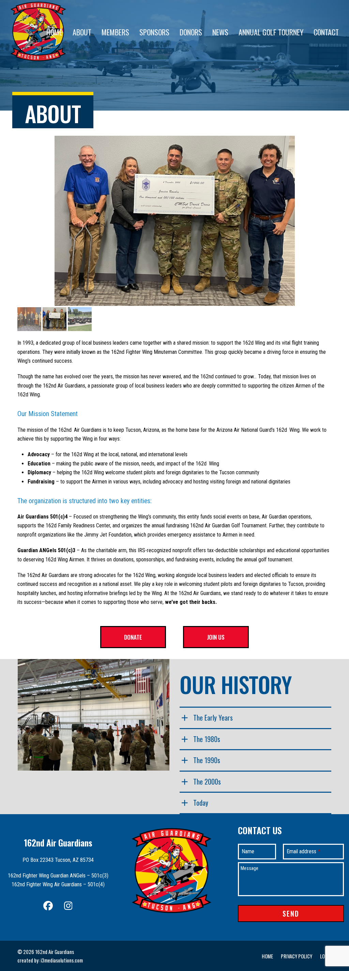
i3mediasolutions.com (62, 960)
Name (248, 851)
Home (267, 956)
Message (249, 868)
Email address (303, 851)
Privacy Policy (296, 956)
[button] (23, 221)
